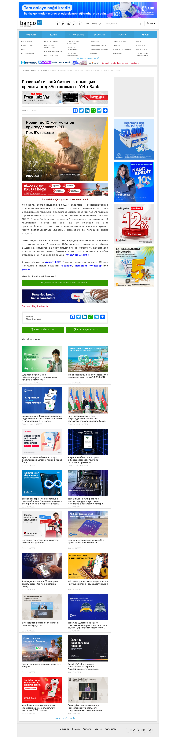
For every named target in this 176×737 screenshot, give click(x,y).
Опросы (98, 729)
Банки (53, 35)
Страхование (76, 35)
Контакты (87, 729)
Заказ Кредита (119, 41)
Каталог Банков (51, 41)
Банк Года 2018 (51, 55)
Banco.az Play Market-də (35, 306)
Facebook (66, 265)
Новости (31, 35)
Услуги (122, 35)
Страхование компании (73, 42)
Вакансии (99, 35)
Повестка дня (27, 45)
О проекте (64, 729)
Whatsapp (95, 265)
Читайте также (31, 339)
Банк (23, 49)
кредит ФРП (52, 262)
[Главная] (31, 23)
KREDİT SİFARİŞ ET (44, 329)
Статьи (44, 71)
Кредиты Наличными (122, 49)
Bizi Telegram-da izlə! (88, 329)
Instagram (81, 265)
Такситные (118, 53)
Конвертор (140, 45)
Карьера (93, 53)
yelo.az (26, 269)
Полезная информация (72, 54)
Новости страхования (73, 48)
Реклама (76, 729)
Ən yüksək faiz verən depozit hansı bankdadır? (65, 282)
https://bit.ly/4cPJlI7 (78, 255)
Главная (25, 71)
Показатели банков (53, 51)
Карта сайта (110, 729)
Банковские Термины (99, 49)
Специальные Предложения (142, 54)
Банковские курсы (98, 45)
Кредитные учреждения (49, 46)
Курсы (145, 35)
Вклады (116, 45)
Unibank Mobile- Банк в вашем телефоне (120, 63)
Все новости (26, 41)
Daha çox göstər (64, 718)
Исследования (27, 53)
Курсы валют (141, 49)
